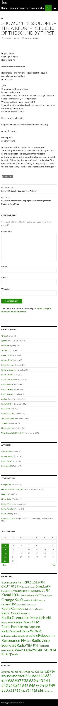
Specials (50, 691)
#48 (45, 686)
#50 (4, 690)
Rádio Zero (6, 461)
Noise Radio (6, 499)
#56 (40, 690)
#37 (18, 681)
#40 (39, 680)
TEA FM (4, 423)
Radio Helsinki (7, 375)
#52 (17, 690)
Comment (6, 231)
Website (5, 289)
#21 (28, 671)
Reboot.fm (5, 409)
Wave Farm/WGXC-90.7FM (35, 650)
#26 (52, 671)
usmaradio (7, 650)
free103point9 (21, 590)
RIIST (29, 641)
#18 (16, 672)
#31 (29, 676)
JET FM (4, 350)
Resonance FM (7, 413)
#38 (25, 680)
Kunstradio (6, 451)
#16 (8, 672)
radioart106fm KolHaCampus (26, 605)
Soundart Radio (7, 418)
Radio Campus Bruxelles (34, 609)
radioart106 (8, 604)
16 (5, 553)
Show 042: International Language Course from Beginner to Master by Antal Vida (26, 200)
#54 (28, 690)
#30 (22, 676)
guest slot (35, 590)
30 (5, 561)
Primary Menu (55, 8)
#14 (2, 672)
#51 (11, 690)
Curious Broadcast (28, 587)
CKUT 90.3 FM (11, 586)
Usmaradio (6, 428)
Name (4, 266)
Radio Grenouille (8, 370)
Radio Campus (7, 365)
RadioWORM (7, 404)
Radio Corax (6, 513)
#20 (24, 672)
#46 (32, 685)
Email (4, 277)
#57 (45, 691)
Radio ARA (6, 504)
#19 (20, 672)
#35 (4, 681)
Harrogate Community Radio (13, 489)
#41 (46, 680)
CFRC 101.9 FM (34, 582)
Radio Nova (7, 622)
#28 (10, 676)
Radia (25, 601)
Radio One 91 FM (8, 379)
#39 (32, 680)
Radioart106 (6, 466)
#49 (52, 685)
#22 (32, 672)
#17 (12, 672)
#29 (16, 676)
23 (5, 557)
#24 (42, 671)
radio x (4, 399)
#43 (11, 685)
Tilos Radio (43, 645)
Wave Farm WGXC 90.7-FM (13, 433)
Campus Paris (7, 484)
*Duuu (4, 336)
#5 (2, 19)
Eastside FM (6, 591)
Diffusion (5, 345)
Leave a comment (32, 38)
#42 (4, 685)
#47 (39, 686)
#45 (25, 685)
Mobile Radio (7, 456)
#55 (34, 690)
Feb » (54, 565)
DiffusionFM (43, 586)
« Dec (4, 565)
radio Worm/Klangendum (14, 635)
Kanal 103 (5, 355)
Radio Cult (8, 176)
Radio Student (7, 394)
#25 (47, 671)
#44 (18, 685)
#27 (4, 676)
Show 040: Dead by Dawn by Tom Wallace (18, 189)
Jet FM (45, 590)
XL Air (5, 654)
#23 (37, 671)
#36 (11, 681)
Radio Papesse (7, 389)
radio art (42, 601)
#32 (35, 676)
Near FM (5, 494)
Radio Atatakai (7, 509)
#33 (42, 676)
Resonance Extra (8, 518)
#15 (5, 672)
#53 (23, 690)
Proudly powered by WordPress (12, 703)
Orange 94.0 (6, 360)
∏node (4, 341)
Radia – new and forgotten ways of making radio (23, 7)
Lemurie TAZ (36, 595)
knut (18, 38)
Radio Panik (6, 384)
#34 (48, 675)
